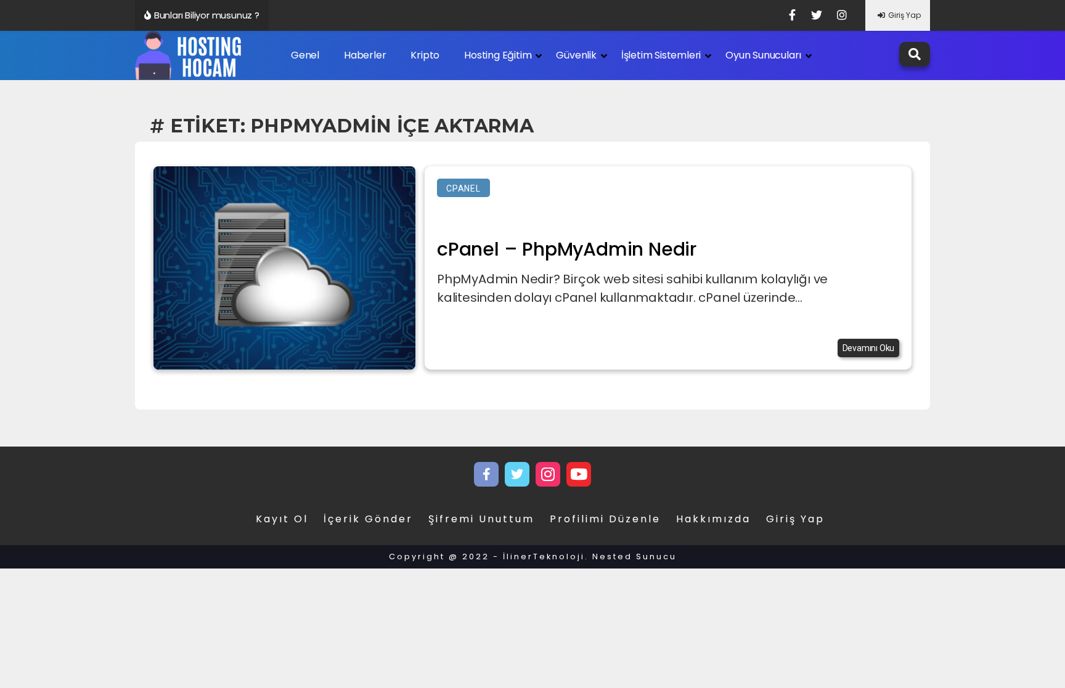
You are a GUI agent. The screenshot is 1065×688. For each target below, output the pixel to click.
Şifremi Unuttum (481, 519)
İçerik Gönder (368, 519)
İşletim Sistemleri (661, 55)
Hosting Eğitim (497, 55)
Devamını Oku (869, 348)
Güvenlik (576, 55)
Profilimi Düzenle (605, 519)
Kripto (424, 55)
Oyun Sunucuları (763, 55)
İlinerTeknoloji (544, 556)
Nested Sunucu (634, 556)
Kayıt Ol (282, 519)
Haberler (365, 55)
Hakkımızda (713, 519)
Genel (305, 55)
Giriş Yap (904, 15)
